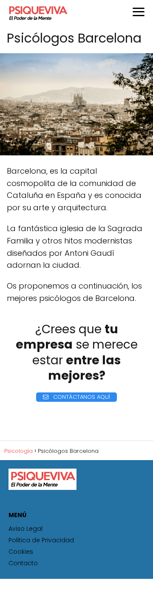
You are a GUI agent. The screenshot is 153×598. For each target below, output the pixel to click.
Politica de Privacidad (41, 540)
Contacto (23, 563)
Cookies (20, 551)
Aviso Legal (25, 528)
